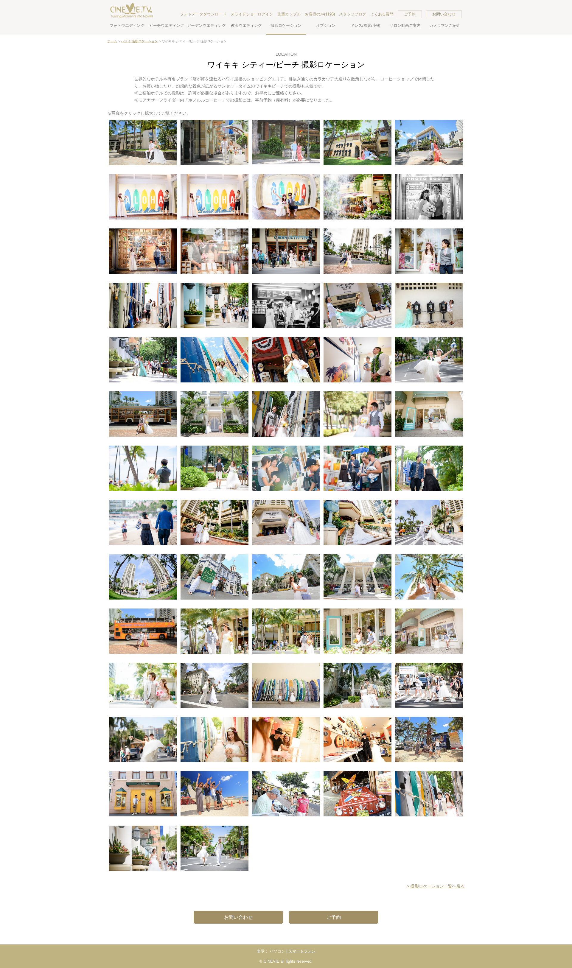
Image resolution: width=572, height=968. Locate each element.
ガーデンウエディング (206, 25)
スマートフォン (301, 951)
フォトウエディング (127, 25)
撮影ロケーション (286, 25)
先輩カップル (289, 14)
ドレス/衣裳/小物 (365, 25)
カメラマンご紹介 (444, 25)
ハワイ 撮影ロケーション (139, 41)
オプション (325, 25)
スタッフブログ (352, 14)
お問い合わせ (444, 14)
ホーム (112, 41)
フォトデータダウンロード (203, 14)
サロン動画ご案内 (405, 25)
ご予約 (410, 14)
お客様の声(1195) (320, 14)
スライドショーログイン (252, 14)
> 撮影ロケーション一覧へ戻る (436, 886)
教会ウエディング (246, 25)
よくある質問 (382, 14)
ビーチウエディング (166, 25)
